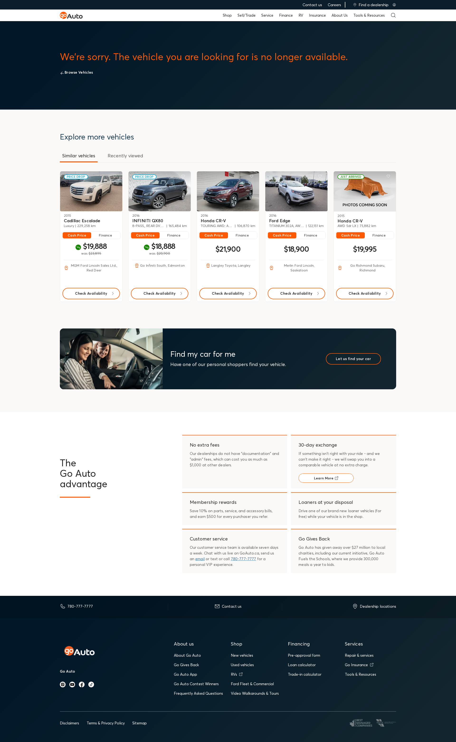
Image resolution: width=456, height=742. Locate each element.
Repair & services (359, 655)
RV (301, 15)
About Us (340, 15)
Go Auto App (185, 674)
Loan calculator (302, 664)
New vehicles (242, 655)
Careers (334, 4)
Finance (286, 15)
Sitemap (139, 723)
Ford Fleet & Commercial (252, 683)
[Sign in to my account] (394, 5)
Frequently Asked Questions (198, 693)
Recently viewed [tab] (125, 156)
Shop (227, 15)
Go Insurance (356, 664)
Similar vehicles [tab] (78, 156)
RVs (234, 674)
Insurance (317, 15)
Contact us (312, 4)
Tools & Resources (369, 15)
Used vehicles (242, 664)
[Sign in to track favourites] (116, 177)
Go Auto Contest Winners (196, 683)
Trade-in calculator (304, 674)
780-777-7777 (243, 558)
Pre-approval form (304, 655)
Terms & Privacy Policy (106, 723)
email (200, 558)
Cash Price (77, 235)
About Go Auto (187, 655)
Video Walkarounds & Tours (255, 693)
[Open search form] (393, 15)
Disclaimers (69, 723)
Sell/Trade (247, 15)
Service (267, 15)
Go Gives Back (186, 664)
